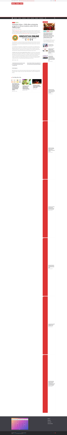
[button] (43, 18)
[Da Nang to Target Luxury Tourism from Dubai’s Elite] (37, 79)
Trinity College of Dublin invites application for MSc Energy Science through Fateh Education (34, 64)
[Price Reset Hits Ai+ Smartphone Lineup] (45, 45)
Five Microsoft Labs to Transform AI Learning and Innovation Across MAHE (51, 266)
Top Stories (17, 22)
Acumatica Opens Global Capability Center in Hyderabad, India (51, 325)
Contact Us (49, 420)
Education (13, 22)
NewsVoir (48, 31)
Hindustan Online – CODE (18, 30)
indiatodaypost (19, 29)
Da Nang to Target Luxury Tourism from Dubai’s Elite (37, 86)
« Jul (19, 429)
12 (17, 423)
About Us (49, 418)
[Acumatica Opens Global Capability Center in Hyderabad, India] (45, 325)
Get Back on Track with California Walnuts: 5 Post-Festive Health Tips (26, 87)
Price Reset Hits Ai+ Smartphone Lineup (51, 45)
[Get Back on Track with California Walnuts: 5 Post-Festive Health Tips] (26, 79)
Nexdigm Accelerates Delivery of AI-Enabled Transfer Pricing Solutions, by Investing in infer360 (51, 149)
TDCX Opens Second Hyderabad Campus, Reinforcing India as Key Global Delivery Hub (48, 35)
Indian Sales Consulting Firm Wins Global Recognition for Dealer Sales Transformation (51, 208)
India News (45, 31)
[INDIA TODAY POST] (12, 18)
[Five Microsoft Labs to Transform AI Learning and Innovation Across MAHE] (45, 267)
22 (24, 424)
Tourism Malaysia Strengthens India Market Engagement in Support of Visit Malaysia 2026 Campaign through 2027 (28, 1)
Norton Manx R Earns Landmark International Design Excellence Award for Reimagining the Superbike (51, 91)
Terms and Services (50, 423)
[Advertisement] (33, 11)
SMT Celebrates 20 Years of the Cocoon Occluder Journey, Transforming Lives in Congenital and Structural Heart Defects (15, 86)
